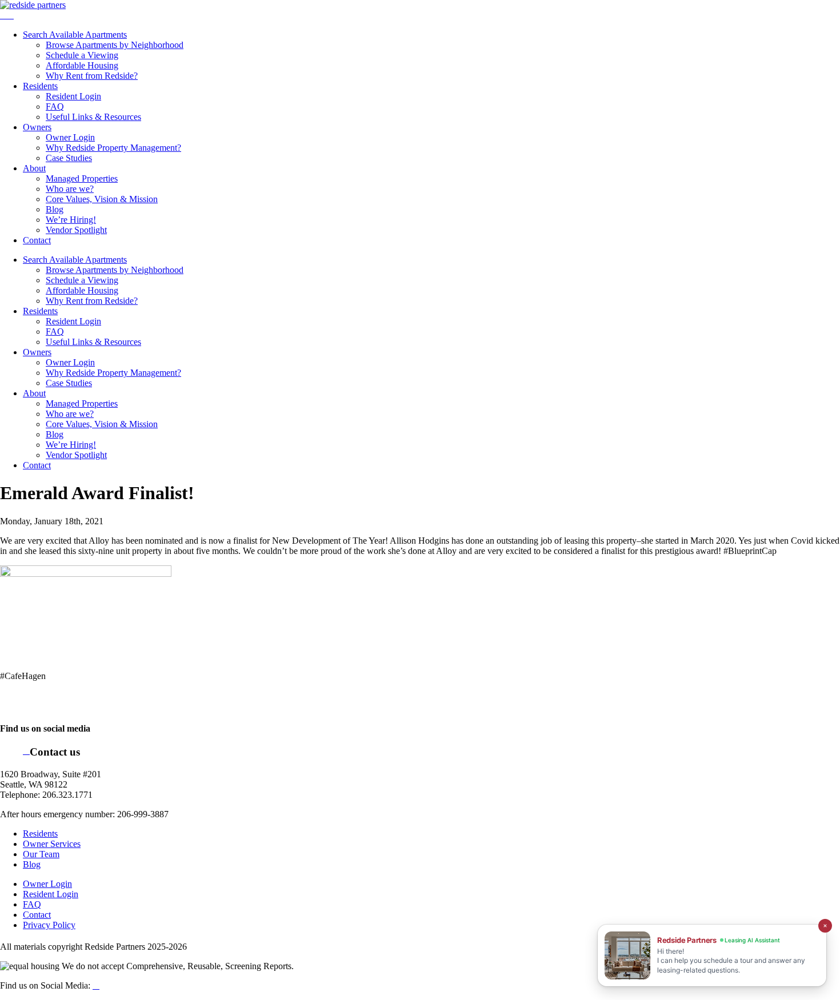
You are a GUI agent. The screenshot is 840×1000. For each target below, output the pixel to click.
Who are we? (70, 189)
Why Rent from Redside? (92, 76)
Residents (40, 86)
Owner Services (52, 844)
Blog (54, 209)
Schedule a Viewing (82, 55)
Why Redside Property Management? (113, 147)
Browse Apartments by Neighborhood (114, 45)
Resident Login (73, 96)
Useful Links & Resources (93, 117)
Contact (37, 240)
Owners (37, 127)
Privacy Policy (49, 925)
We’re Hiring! (71, 219)
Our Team (41, 854)
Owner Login (70, 137)
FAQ (55, 106)
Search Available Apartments (75, 34)
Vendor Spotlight (76, 230)
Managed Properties (82, 178)
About (34, 168)
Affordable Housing (82, 65)
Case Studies (69, 158)
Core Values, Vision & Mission (102, 199)
